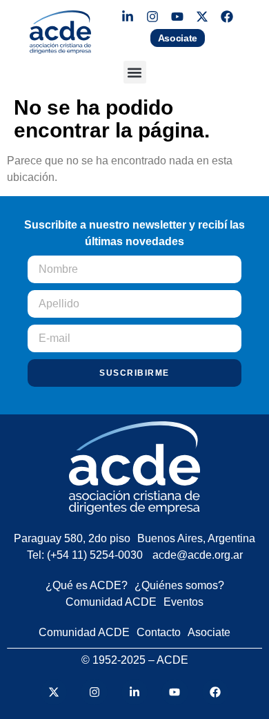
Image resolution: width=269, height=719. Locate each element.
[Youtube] (177, 16)
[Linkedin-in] (127, 16)
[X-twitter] (202, 16)
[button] (134, 72)
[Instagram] (152, 16)
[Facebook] (227, 16)
